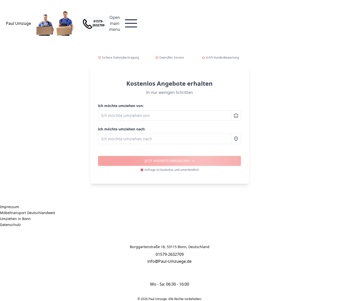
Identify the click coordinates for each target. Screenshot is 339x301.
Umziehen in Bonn (15, 218)
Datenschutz (10, 224)
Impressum (9, 206)
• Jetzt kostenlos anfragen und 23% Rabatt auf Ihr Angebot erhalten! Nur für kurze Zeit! (169, 2)
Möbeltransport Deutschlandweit (27, 212)
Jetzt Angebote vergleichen (167, 161)
